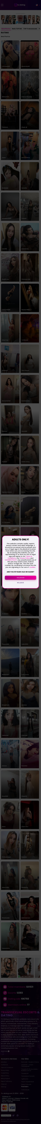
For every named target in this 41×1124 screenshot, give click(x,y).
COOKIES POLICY (11, 560)
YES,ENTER (20, 578)
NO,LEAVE (20, 583)
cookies (32, 567)
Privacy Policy (24, 558)
